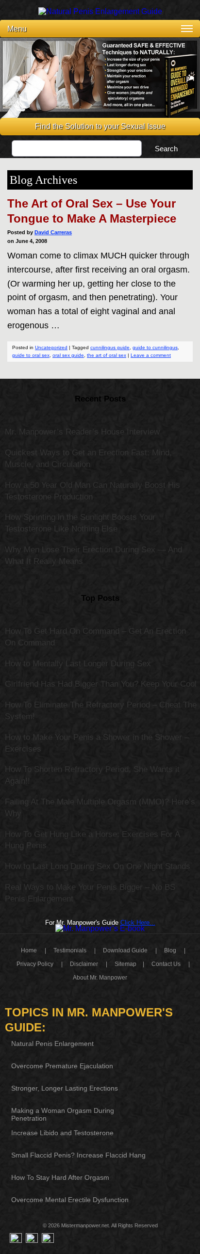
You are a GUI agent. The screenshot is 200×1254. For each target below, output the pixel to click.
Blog (170, 950)
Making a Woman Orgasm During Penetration (62, 1114)
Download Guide (125, 950)
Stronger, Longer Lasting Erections (64, 1088)
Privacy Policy (35, 964)
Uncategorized (51, 347)
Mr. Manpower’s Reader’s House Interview (82, 431)
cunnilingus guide (110, 347)
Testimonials (69, 950)
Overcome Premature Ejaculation (62, 1066)
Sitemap (125, 964)
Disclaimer (84, 964)
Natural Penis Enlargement (52, 1043)
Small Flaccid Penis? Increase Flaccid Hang (78, 1155)
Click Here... (137, 922)
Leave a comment (151, 355)
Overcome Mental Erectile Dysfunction (70, 1200)
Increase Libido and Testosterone (62, 1133)
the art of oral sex (106, 355)
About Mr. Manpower (100, 977)
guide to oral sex (31, 355)
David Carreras (53, 232)
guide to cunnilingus (155, 347)
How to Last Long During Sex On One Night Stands (97, 866)
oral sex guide (68, 355)
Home (29, 950)
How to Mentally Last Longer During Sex (78, 663)
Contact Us (166, 964)
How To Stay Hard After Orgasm (60, 1177)
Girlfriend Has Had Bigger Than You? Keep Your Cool (101, 684)
